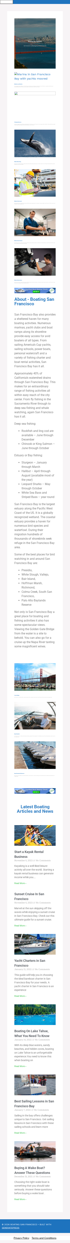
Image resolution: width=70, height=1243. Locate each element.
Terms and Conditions (44, 1238)
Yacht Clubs (16, 695)
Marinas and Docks (18, 84)
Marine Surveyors (18, 201)
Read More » (20, 883)
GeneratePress (10, 1227)
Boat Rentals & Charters (19, 773)
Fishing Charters (17, 122)
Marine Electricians (18, 240)
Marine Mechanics (18, 280)
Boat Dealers (17, 733)
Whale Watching (17, 161)
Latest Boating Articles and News (35, 809)
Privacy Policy (21, 1238)
